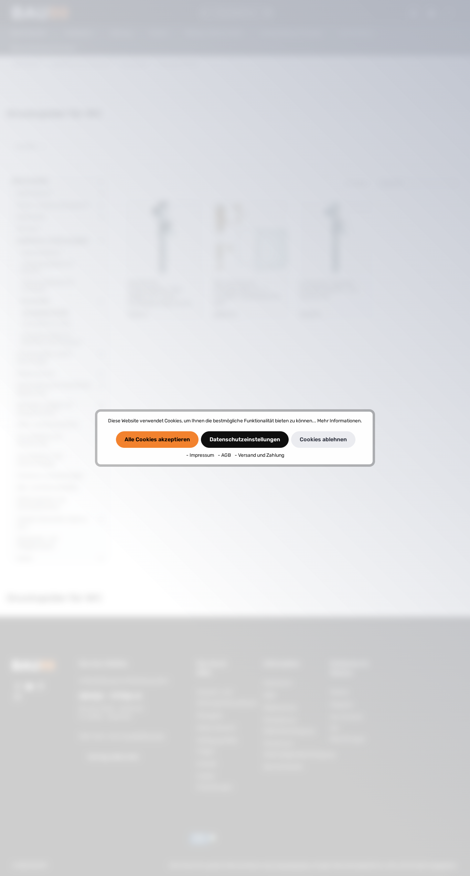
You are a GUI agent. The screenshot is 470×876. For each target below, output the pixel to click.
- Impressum (200, 455)
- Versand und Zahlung (259, 455)
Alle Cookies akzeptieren (157, 439)
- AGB (225, 455)
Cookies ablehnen (323, 439)
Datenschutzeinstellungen (245, 439)
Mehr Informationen (339, 421)
